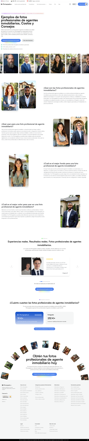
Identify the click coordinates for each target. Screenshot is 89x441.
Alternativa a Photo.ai (58, 401)
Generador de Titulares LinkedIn (77, 401)
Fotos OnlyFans (23, 416)
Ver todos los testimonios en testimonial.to (44, 283)
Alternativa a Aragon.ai (59, 387)
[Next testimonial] (77, 266)
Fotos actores (23, 388)
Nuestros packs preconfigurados (20, 4)
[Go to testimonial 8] (48, 281)
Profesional (37, 387)
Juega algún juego (53, 429)
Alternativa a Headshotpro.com (61, 396)
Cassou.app (52, 425)
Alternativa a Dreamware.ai (60, 394)
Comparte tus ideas (39, 427)
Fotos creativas (23, 398)
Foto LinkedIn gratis (75, 387)
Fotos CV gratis (74, 390)
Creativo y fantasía (39, 392)
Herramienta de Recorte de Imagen (78, 403)
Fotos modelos (23, 412)
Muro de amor (38, 429)
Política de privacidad (25, 429)
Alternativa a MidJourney (59, 399)
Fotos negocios (23, 414)
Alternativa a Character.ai (59, 390)
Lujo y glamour (38, 390)
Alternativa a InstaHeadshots (60, 398)
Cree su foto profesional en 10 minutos (44, 328)
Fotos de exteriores (24, 405)
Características (31, 4)
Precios (50, 4)
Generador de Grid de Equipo (77, 398)
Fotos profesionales (24, 418)
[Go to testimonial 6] (46, 281)
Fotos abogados (23, 387)
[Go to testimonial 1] (39, 281)
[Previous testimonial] (11, 266)
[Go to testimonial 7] (47, 281)
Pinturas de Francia (54, 431)
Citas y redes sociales (40, 399)
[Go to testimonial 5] (45, 281)
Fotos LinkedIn (23, 408)
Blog (59, 4)
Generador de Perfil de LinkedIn (77, 399)
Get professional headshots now (44, 289)
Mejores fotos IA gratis (75, 405)
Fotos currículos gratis (75, 388)
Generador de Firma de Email (77, 396)
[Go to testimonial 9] (49, 281)
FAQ (55, 4)
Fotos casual (23, 394)
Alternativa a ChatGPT (59, 392)
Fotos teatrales (23, 419)
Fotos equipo (23, 407)
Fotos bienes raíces (24, 392)
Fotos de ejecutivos (24, 403)
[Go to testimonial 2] (41, 281)
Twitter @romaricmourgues (40, 432)
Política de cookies (24, 431)
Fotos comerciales (24, 396)
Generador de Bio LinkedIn (76, 394)
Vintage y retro (38, 394)
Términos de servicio (24, 427)
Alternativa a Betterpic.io (59, 388)
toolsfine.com (4, 399)
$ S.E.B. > (52, 427)
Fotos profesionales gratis (76, 392)
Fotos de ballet (23, 401)
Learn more (66, 439)
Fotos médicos (23, 410)
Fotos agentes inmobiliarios (26, 390)
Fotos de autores (24, 399)
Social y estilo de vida (39, 388)
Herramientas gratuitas (41, 4)
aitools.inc (3, 401)
